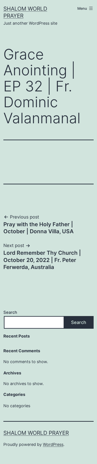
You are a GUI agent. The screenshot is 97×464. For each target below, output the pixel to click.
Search (10, 312)
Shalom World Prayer (36, 433)
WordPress (53, 444)
